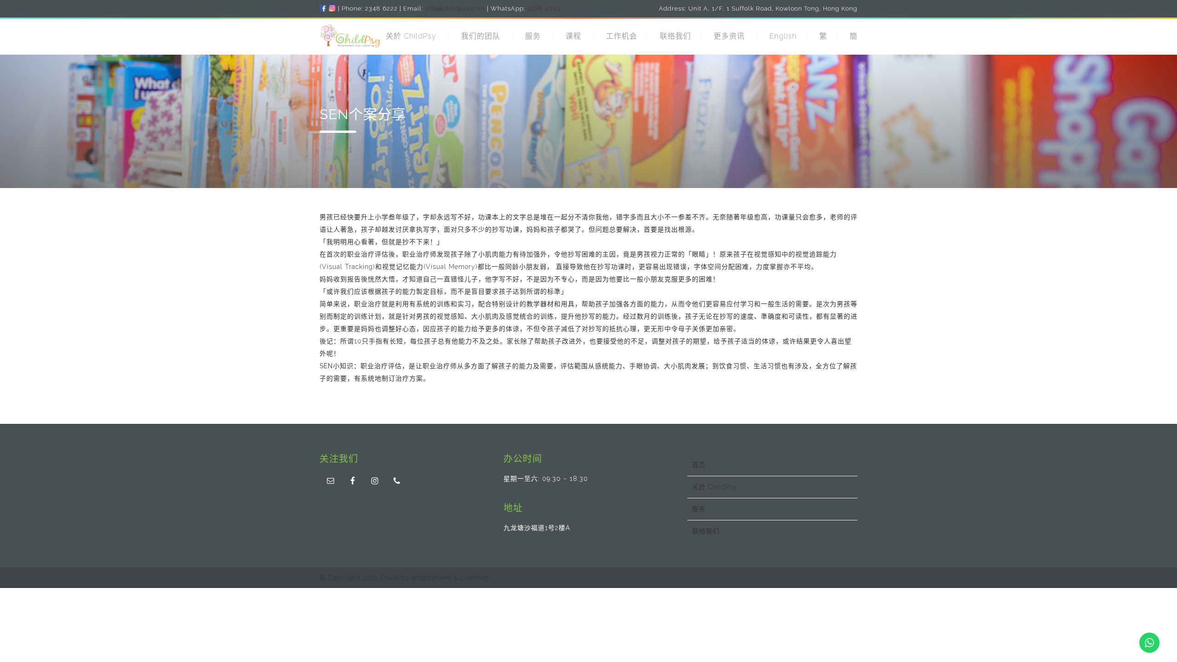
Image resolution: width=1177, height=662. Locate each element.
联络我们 (675, 36)
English (783, 36)
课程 (573, 36)
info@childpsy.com (455, 8)
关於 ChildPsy (411, 36)
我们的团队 (480, 36)
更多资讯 (729, 36)
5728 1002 (544, 8)
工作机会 (621, 36)
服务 (533, 36)
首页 (699, 464)
